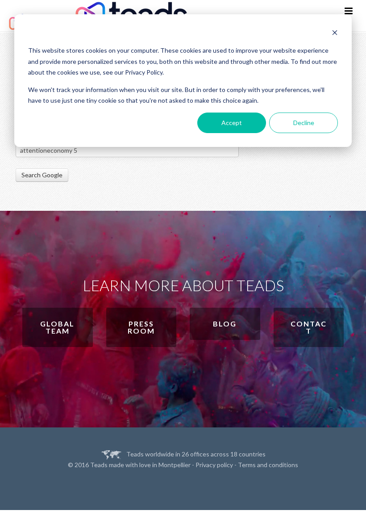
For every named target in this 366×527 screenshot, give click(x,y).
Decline (303, 122)
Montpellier (174, 464)
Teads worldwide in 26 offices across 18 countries (196, 454)
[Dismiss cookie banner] (335, 33)
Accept (231, 122)
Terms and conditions (268, 464)
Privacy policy (214, 464)
